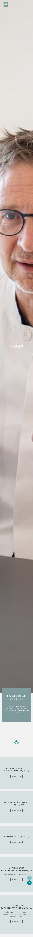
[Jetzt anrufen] (29, 878)
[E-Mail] (29, 882)
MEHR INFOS (16, 776)
